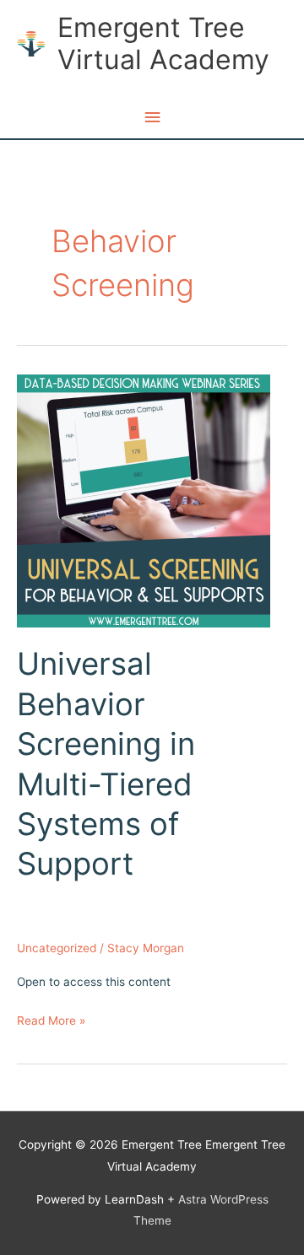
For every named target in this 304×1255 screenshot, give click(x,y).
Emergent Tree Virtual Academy (163, 43)
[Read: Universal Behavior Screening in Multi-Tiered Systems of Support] (143, 500)
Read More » (51, 1022)
